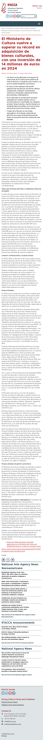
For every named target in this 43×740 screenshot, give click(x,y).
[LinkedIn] (18, 16)
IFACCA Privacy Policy (10, 702)
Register (39, 8)
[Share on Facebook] (13, 560)
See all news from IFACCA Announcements (18, 643)
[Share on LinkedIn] (3, 560)
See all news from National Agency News (17, 674)
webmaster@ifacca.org (12, 724)
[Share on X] (8, 560)
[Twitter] (11, 16)
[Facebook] (7, 16)
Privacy (4, 736)
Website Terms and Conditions (13, 705)
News (3, 28)
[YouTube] (14, 16)
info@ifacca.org (10, 721)
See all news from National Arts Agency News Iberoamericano (18, 616)
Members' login (37, 6)
